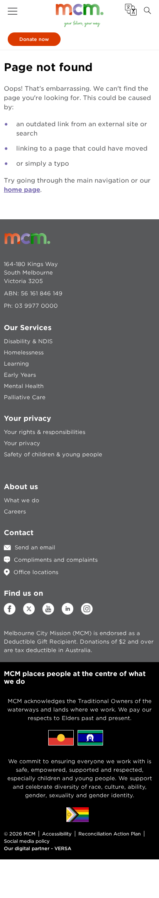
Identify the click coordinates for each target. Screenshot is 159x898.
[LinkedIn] (67, 613)
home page (22, 189)
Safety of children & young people (53, 454)
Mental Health (24, 386)
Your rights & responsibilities (44, 432)
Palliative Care (25, 397)
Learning (16, 364)
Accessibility (57, 834)
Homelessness (24, 352)
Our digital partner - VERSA (37, 848)
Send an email (35, 547)
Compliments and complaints (56, 560)
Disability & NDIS (28, 341)
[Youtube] (48, 613)
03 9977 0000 (36, 306)
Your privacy (22, 443)
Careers (15, 511)
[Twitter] (29, 609)
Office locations (36, 572)
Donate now (34, 39)
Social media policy (27, 841)
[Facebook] (9, 613)
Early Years (20, 375)
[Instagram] (87, 613)
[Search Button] (147, 10)
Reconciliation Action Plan (109, 834)
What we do (21, 500)
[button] (12, 11)
